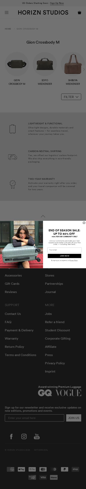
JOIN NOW (64, 256)
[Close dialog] (84, 223)
